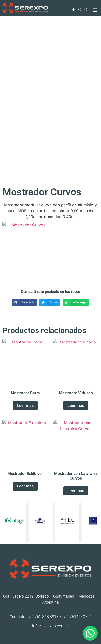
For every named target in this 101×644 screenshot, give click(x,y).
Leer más (26, 281)
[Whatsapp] (85, 10)
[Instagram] (79, 10)
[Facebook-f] (73, 10)
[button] (95, 9)
